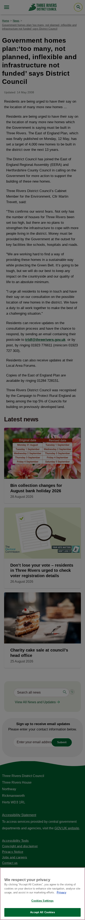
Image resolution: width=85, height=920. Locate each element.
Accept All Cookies (42, 912)
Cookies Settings (42, 900)
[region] (42, 893)
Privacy (61, 892)
